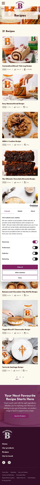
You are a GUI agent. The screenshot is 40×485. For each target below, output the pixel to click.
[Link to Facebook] (3, 462)
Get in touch (7, 456)
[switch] (35, 247)
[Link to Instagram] (9, 462)
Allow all (20, 267)
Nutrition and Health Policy (8, 475)
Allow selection (20, 272)
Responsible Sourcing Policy (8, 477)
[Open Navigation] (3, 3)
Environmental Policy (20, 475)
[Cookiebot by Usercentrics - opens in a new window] (30, 206)
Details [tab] (20, 211)
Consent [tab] (7, 211)
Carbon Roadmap (31, 477)
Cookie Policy (13, 472)
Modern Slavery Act (21, 477)
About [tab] (33, 211)
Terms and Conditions (23, 472)
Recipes (5, 452)
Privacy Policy (5, 472)
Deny (20, 278)
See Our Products (20, 416)
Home (4, 444)
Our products (8, 448)
